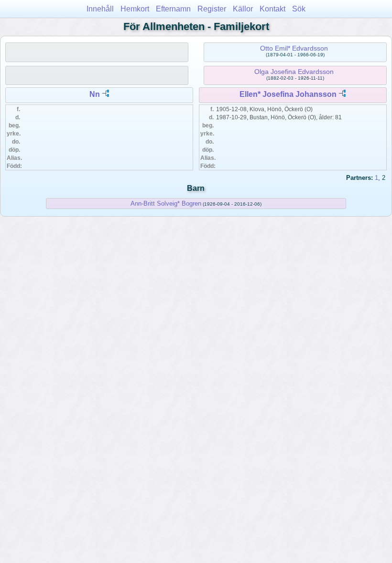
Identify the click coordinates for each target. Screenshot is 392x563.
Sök (298, 9)
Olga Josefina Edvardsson (294, 71)
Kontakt (272, 9)
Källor (243, 9)
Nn (94, 94)
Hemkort (134, 9)
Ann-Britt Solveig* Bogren (166, 203)
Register (211, 9)
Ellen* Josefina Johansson (288, 94)
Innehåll (100, 9)
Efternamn (173, 9)
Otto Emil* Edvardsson (294, 48)
